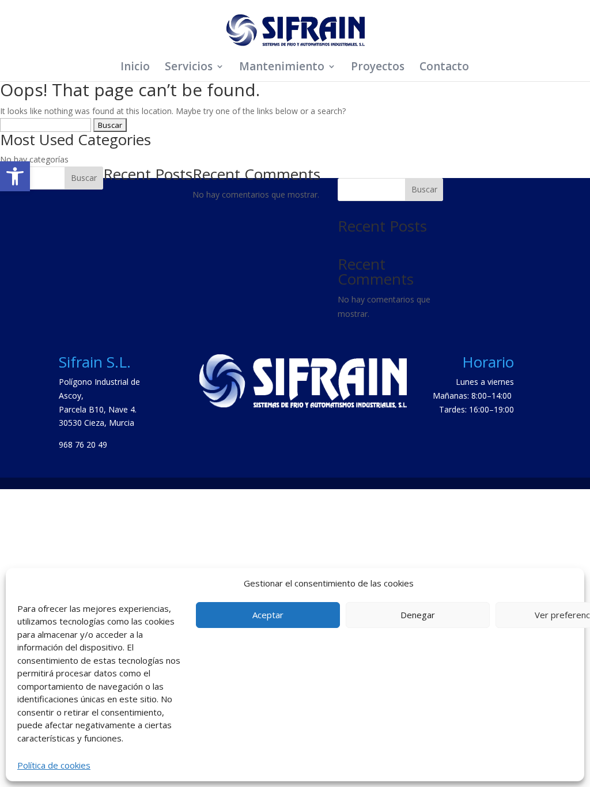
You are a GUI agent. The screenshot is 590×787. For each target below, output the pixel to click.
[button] (15, 176)
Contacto (444, 68)
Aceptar (267, 614)
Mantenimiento (281, 68)
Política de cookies (53, 765)
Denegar (417, 614)
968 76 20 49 (83, 444)
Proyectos (377, 68)
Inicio (135, 68)
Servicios (189, 68)
